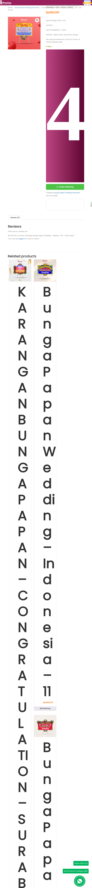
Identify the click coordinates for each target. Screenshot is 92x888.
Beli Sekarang (45, 708)
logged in (22, 239)
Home (10, 8)
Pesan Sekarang (66, 187)
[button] (37, 20)
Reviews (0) (15, 217)
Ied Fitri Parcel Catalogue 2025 (76, 871)
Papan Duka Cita (81, 863)
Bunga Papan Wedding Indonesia (27, 8)
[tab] (15, 217)
